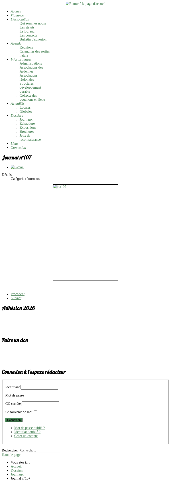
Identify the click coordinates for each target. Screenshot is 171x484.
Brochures (27, 131)
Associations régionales (28, 77)
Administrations (31, 63)
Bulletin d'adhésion (33, 39)
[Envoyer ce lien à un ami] (17, 167)
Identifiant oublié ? (27, 432)
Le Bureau (27, 31)
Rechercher (10, 450)
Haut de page (11, 455)
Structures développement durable (30, 87)
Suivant (16, 298)
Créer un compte (26, 436)
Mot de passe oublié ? (29, 428)
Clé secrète (13, 403)
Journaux (26, 119)
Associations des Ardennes (31, 69)
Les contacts (28, 35)
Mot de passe (14, 395)
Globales (26, 111)
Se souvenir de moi (18, 412)
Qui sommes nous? (33, 23)
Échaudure (27, 123)
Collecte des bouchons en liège (32, 97)
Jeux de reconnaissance (30, 137)
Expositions (28, 127)
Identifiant (12, 387)
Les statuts (27, 27)
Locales (25, 107)
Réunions (26, 47)
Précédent (17, 294)
